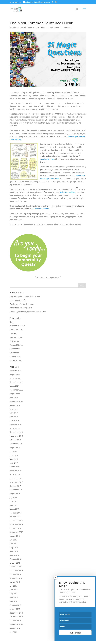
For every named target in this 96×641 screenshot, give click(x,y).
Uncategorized (15, 360)
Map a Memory (16, 337)
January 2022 (15, 378)
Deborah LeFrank (19, 27)
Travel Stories (15, 356)
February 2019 (15, 424)
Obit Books (14, 341)
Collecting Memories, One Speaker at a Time (28, 311)
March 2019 (14, 420)
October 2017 (15, 486)
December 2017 (16, 478)
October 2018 (15, 440)
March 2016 (14, 555)
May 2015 (14, 593)
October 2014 (15, 620)
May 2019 (14, 413)
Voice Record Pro (67, 192)
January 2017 (15, 516)
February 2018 (15, 470)
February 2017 (15, 513)
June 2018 (14, 455)
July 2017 (13, 497)
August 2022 (15, 374)
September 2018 (16, 443)
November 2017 (16, 482)
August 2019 (15, 405)
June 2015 (14, 590)
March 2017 (14, 509)
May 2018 (14, 459)
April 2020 (14, 397)
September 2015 (16, 578)
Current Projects (16, 329)
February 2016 (15, 559)
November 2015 (16, 570)
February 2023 (15, 370)
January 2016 (15, 563)
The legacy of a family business (22, 304)
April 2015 (14, 597)
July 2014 (13, 632)
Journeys (13, 333)
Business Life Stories (18, 326)
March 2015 (14, 601)
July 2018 (13, 451)
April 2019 (14, 416)
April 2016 (14, 551)
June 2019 (14, 409)
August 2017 (15, 493)
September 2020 (16, 390)
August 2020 (15, 393)
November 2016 (16, 524)
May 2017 (14, 505)
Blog (43, 27)
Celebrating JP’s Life (18, 300)
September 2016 (16, 532)
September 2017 (16, 490)
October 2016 (15, 528)
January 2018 (15, 474)
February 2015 (15, 605)
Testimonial (14, 352)
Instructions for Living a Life (21, 308)
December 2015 (16, 566)
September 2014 (16, 624)
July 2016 (13, 540)
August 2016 (15, 536)
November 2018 (16, 436)
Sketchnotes (15, 349)
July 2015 (13, 586)
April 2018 (14, 463)
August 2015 (15, 582)
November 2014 (16, 617)
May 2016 (14, 547)
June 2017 (14, 501)
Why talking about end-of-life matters (25, 296)
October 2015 (15, 574)
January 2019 (15, 428)
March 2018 (14, 467)
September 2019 (16, 401)
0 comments (66, 27)
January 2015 (15, 609)
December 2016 (16, 520)
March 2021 (14, 386)
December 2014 (16, 613)
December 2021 (16, 382)
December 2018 (16, 432)
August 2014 (15, 628)
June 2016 (14, 543)
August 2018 (15, 447)
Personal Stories (52, 27)
